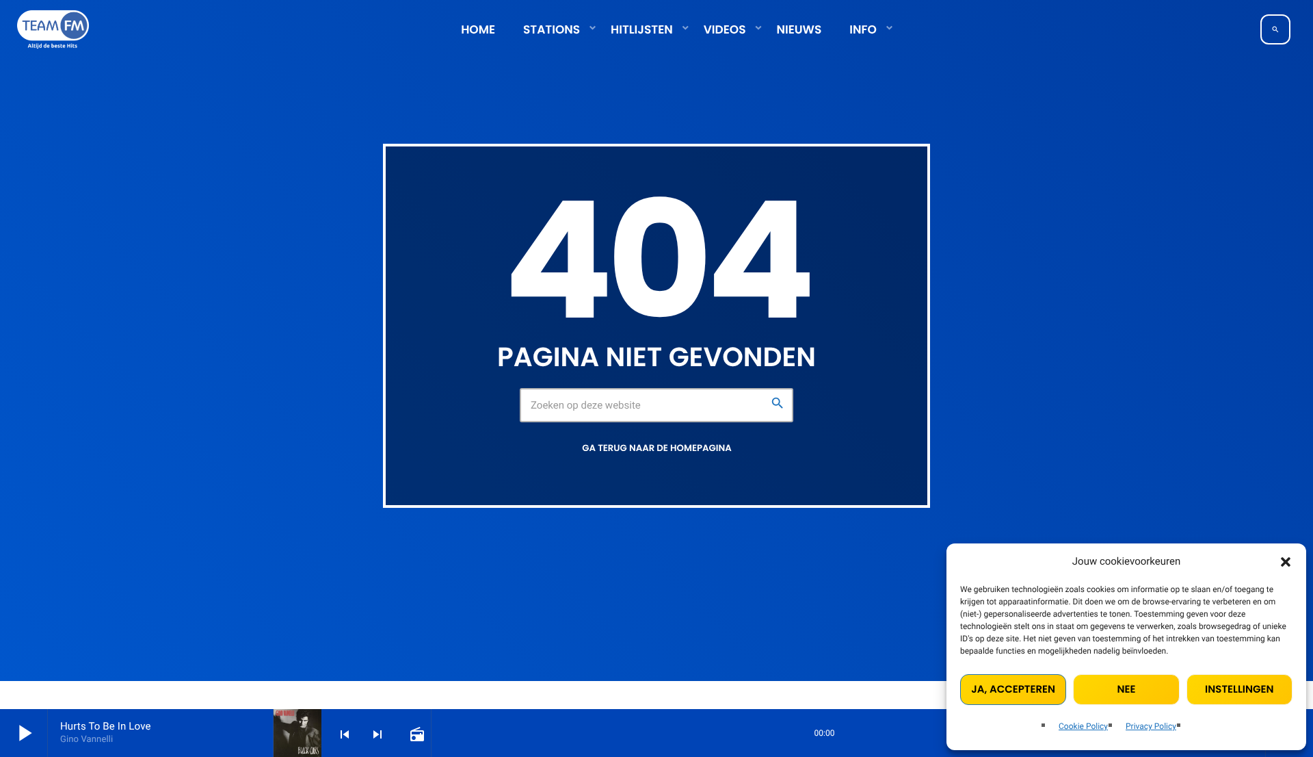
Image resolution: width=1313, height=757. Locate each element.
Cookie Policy (1083, 726)
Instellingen (1239, 689)
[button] (1285, 562)
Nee (1126, 689)
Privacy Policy (1151, 726)
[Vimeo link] (53, 29)
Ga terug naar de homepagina (656, 447)
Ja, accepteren (1013, 689)
